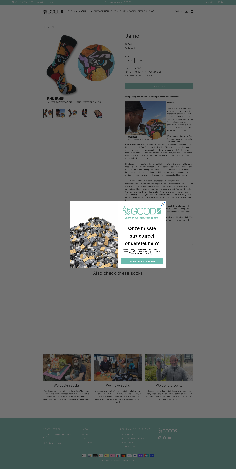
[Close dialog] (163, 204)
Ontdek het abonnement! (141, 261)
